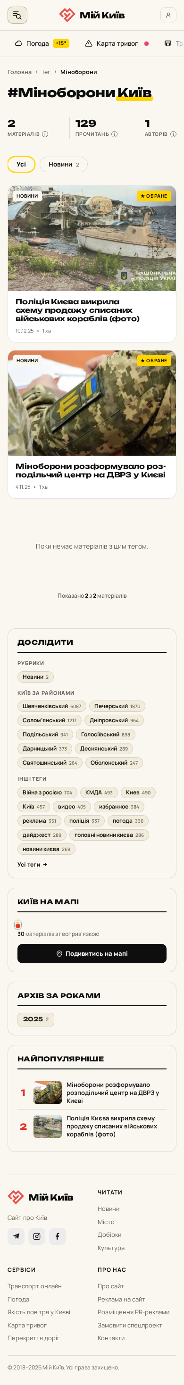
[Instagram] (36, 1236)
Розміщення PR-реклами (133, 1312)
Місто (106, 1222)
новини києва (46, 849)
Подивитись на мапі (97, 953)
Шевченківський (52, 706)
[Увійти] (168, 15)
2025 (36, 1019)
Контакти (111, 1338)
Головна (20, 72)
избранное (119, 806)
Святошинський (50, 763)
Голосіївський (105, 734)
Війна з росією (47, 792)
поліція (84, 821)
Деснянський (104, 748)
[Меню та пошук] (17, 15)
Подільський (45, 734)
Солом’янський (49, 720)
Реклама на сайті (122, 1299)
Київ (34, 806)
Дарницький (45, 748)
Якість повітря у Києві (39, 1312)
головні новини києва (109, 835)
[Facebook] (57, 1236)
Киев (138, 792)
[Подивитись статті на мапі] (17, 923)
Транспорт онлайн (35, 1286)
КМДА (99, 792)
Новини (64, 164)
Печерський (117, 706)
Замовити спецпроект (130, 1325)
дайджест (42, 835)
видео (72, 806)
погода (128, 821)
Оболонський (114, 763)
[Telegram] (16, 1236)
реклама (39, 821)
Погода (46, 43)
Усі (21, 164)
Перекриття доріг (34, 1338)
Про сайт (111, 1286)
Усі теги (28, 864)
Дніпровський (114, 720)
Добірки (109, 1234)
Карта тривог (117, 43)
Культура (111, 1247)
